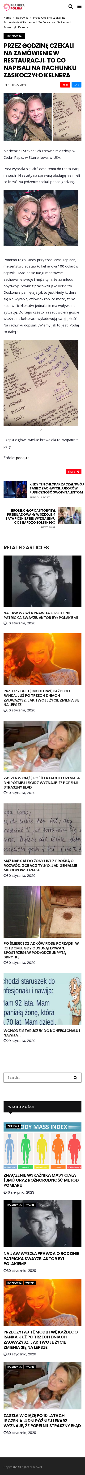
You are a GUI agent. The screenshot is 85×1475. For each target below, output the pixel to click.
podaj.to (23, 457)
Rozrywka (22, 17)
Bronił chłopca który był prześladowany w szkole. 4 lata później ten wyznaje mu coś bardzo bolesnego (30, 519)
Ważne (30, 1204)
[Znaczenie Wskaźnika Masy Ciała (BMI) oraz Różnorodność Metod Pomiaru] (42, 1145)
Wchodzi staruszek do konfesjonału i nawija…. (42, 1033)
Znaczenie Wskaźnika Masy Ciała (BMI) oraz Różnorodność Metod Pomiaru (41, 1180)
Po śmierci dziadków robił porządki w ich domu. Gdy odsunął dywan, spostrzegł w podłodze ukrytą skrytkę (41, 950)
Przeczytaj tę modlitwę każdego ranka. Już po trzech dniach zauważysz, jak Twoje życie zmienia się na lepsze (42, 697)
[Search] (75, 1077)
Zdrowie (13, 1126)
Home (7, 17)
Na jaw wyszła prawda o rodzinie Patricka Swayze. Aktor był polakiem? (41, 615)
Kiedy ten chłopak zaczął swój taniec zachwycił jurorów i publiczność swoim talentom (57, 490)
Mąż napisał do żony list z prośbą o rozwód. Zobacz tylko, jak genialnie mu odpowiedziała (40, 865)
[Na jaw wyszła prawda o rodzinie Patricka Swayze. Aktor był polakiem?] (42, 581)
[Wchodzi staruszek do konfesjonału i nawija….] (42, 999)
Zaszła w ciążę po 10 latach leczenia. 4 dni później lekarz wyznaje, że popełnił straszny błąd (42, 782)
